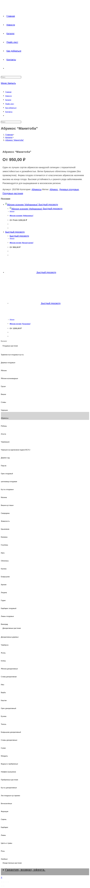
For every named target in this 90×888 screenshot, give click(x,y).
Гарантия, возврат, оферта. (25, 869)
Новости (8, 96)
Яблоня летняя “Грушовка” (20, 324)
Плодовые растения (13, 193)
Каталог (8, 100)
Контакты (8, 112)
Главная (8, 92)
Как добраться (10, 108)
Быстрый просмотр (48, 204)
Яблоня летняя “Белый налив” (22, 243)
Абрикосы (36, 189)
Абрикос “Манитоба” (14, 140)
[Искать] (22, 122)
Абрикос (54, 189)
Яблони (12, 211)
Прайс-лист (9, 104)
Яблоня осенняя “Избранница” (21, 215)
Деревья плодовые (69, 189)
